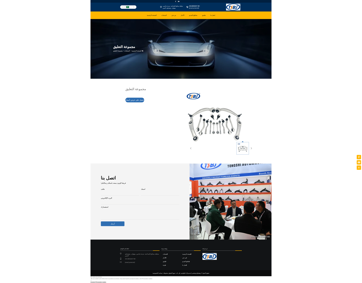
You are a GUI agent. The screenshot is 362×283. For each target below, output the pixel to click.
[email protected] (194, 8)
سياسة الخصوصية (157, 273)
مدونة (164, 265)
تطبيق (204, 15)
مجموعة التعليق (118, 51)
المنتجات (164, 15)
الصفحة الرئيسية (152, 15)
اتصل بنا (212, 15)
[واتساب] (359, 167)
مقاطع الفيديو (193, 15)
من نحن (173, 15)
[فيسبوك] (359, 157)
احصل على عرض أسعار (134, 100)
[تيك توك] (359, 162)
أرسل (113, 224)
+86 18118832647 (130, 259)
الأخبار (182, 15)
